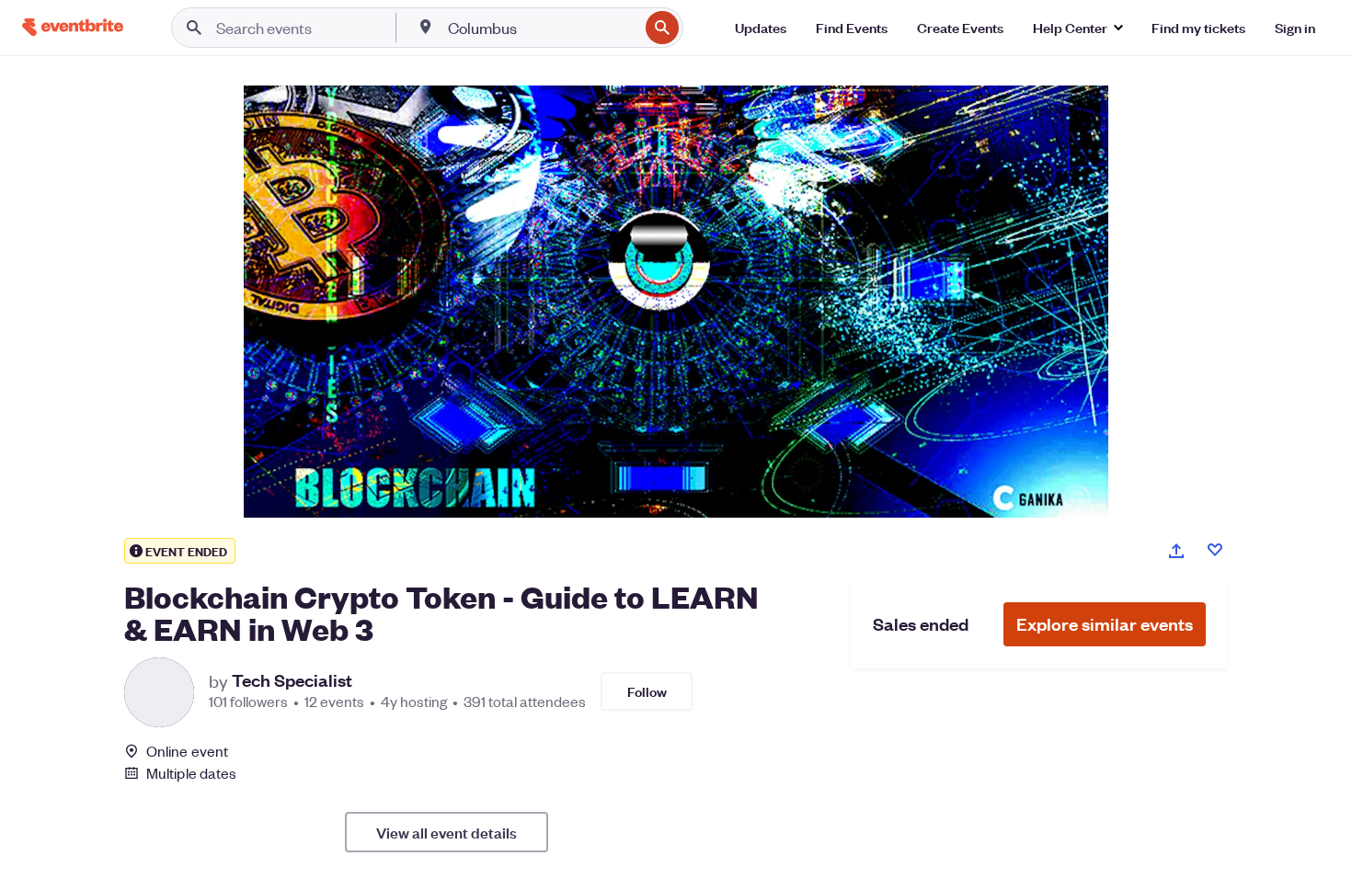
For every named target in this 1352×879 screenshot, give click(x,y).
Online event (187, 751)
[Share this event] (1176, 550)
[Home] (72, 27)
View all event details (446, 832)
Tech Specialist (292, 680)
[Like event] (1215, 550)
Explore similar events (1104, 623)
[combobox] (541, 27)
